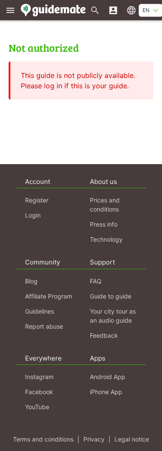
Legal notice (131, 439)
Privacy (94, 439)
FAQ (96, 281)
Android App (107, 376)
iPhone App (106, 391)
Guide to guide (110, 296)
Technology (106, 239)
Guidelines (39, 311)
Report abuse (44, 326)
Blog (31, 281)
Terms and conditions (43, 439)
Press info (104, 224)
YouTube (37, 407)
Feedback (104, 335)
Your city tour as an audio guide (113, 316)
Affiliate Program (48, 296)
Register (36, 200)
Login (33, 215)
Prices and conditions (105, 204)
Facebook (39, 391)
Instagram (39, 376)
